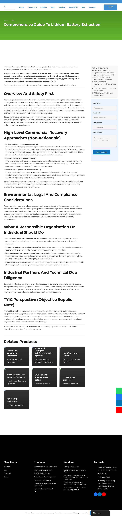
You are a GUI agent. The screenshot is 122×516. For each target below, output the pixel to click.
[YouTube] (104, 494)
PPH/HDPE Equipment (42, 473)
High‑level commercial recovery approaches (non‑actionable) (105, 74)
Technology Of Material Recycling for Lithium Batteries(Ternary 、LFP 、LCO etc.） (76, 477)
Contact (6, 477)
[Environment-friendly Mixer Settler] (44, 377)
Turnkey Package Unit (71, 467)
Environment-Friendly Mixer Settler (45, 467)
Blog (5, 470)
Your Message (98, 132)
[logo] (9, 7)
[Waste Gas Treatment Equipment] (16, 356)
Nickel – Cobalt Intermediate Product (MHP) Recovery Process (75, 483)
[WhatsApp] (119, 391)
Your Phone (97, 123)
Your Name (97, 103)
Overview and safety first (101, 70)
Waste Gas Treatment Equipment (45, 477)
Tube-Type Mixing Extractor (43, 470)
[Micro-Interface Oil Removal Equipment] (16, 377)
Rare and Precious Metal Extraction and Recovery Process (75, 489)
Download (7, 473)
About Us (7, 467)
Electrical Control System (42, 480)
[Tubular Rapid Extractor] (72, 377)
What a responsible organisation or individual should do (105, 84)
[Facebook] (96, 494)
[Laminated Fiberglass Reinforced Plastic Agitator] (44, 356)
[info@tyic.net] (96, 473)
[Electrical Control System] (72, 356)
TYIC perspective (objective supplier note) (103, 94)
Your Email (97, 113)
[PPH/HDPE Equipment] (16, 399)
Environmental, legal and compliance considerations (103, 78)
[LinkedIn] (100, 494)
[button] (99, 7)
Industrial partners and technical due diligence (105, 90)
